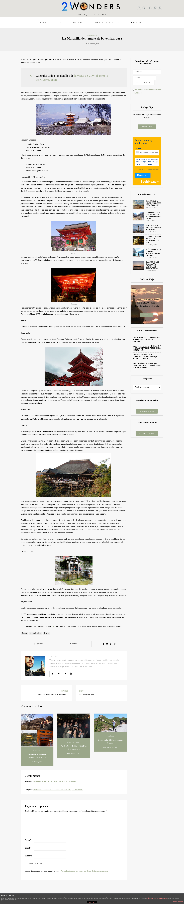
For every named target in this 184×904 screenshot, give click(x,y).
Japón (24, 633)
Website (28, 856)
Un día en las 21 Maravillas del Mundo (110, 741)
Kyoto (46, 633)
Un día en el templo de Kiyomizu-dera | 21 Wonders (54, 781)
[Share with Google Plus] (111, 644)
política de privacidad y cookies (156, 898)
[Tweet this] (107, 644)
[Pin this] (115, 644)
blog (53, 626)
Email (28, 848)
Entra (147, 315)
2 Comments (73, 644)
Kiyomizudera (35, 633)
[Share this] (103, 644)
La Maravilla (92, 35)
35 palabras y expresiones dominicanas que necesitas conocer (146, 339)
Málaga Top (147, 126)
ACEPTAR (92, 902)
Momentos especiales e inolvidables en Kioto (37, 756)
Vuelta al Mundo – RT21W (106, 22)
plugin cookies (178, 901)
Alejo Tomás (138, 363)
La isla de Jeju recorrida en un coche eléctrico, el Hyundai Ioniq (147, 365)
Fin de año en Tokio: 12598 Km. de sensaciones (74, 747)
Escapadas (39, 750)
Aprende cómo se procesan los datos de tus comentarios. (84, 871)
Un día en (110, 736)
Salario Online (147, 411)
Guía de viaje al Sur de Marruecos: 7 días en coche (153, 203)
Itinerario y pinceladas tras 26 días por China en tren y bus (147, 348)
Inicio (43, 22)
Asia (32, 750)
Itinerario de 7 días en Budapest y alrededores (153, 227)
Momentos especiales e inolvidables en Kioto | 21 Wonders (58, 790)
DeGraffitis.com (146, 433)
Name (28, 840)
